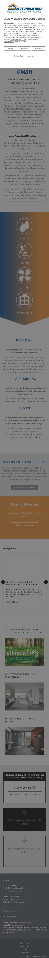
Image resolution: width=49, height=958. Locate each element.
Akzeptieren (38, 48)
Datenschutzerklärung (18, 39)
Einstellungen (24, 48)
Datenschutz (18, 56)
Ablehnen (10, 48)
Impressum (30, 56)
